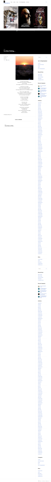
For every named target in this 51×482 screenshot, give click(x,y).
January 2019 (40, 212)
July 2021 (39, 383)
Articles (39, 63)
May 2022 (39, 372)
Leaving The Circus (40, 79)
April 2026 (39, 108)
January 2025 (40, 329)
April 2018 (39, 223)
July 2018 (39, 419)
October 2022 (40, 365)
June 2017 (39, 433)
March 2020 (39, 397)
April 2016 (39, 245)
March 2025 (39, 126)
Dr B (40, 85)
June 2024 (39, 138)
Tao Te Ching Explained (41, 68)
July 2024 (39, 137)
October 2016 (40, 440)
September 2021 (40, 180)
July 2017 (39, 231)
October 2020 (40, 194)
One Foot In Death (40, 277)
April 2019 (39, 408)
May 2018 (39, 422)
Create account (40, 259)
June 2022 (39, 170)
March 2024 (39, 343)
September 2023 (40, 151)
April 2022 (39, 173)
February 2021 (40, 188)
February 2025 (40, 127)
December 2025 (40, 314)
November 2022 (40, 163)
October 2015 (40, 253)
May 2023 (39, 155)
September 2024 (40, 134)
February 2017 (40, 235)
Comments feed (40, 263)
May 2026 (39, 307)
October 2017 (40, 228)
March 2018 (39, 224)
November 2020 (40, 192)
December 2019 (40, 198)
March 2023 (39, 158)
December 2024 (40, 130)
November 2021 (40, 177)
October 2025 (40, 116)
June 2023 (39, 354)
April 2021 (39, 187)
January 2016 (40, 249)
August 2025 (39, 119)
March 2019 (39, 209)
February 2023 (40, 159)
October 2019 (40, 401)
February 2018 (40, 426)
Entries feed (39, 473)
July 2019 (39, 205)
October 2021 (40, 379)
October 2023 (40, 350)
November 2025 (40, 115)
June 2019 (39, 206)
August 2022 (39, 368)
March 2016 (39, 246)
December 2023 (40, 347)
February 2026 (40, 311)
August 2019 (39, 404)
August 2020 (39, 195)
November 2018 (40, 415)
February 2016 (40, 248)
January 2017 (40, 437)
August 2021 (39, 181)
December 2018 (40, 213)
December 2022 (40, 162)
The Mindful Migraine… (43, 90)
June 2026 (39, 105)
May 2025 (39, 123)
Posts (39, 67)
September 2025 (40, 318)
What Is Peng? (40, 74)
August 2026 (39, 102)
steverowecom (7, 3)
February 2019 (40, 210)
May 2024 (39, 140)
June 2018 (39, 220)
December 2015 (40, 451)
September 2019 (40, 202)
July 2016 (39, 242)
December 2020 (40, 191)
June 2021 (39, 184)
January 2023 (40, 361)
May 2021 (39, 386)
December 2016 (40, 238)
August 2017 (39, 230)
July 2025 (39, 120)
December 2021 (40, 176)
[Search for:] (42, 57)
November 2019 (40, 199)
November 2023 (40, 148)
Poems (4, 49)
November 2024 (40, 332)
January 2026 (40, 112)
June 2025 (39, 122)
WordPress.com (40, 264)
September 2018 (40, 216)
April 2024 (39, 141)
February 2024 (40, 144)
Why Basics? (39, 78)
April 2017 (39, 234)
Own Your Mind (43, 289)
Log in (39, 260)
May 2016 (39, 444)
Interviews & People (41, 64)
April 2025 (39, 325)
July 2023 (39, 152)
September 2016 (40, 241)
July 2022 (39, 169)
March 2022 (39, 174)
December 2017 (40, 227)
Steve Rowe (41, 93)
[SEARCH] (46, 2)
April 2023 (39, 156)
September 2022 (40, 166)
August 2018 (39, 217)
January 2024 (40, 145)
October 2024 (40, 133)
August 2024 (39, 336)
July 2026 (39, 104)
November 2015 (40, 252)
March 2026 (39, 109)
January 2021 (40, 390)
